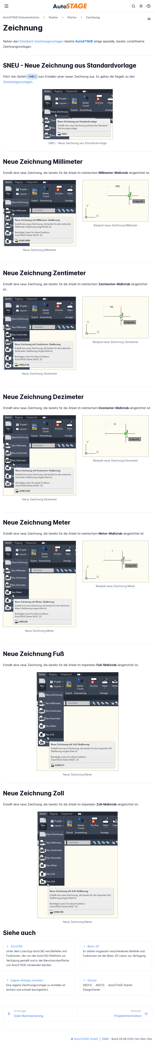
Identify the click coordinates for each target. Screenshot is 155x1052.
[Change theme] (141, 6)
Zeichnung (93, 17)
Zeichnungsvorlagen (17, 82)
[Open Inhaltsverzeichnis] (149, 19)
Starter (53, 17)
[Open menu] (6, 6)
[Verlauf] (148, 6)
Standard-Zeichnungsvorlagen (41, 41)
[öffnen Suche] (133, 6)
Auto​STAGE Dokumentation (21, 17)
